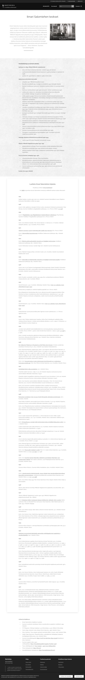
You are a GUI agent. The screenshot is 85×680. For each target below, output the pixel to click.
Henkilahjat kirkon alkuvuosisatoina (28, 369)
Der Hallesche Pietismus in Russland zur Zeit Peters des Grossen (36, 345)
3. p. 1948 (62, 330)
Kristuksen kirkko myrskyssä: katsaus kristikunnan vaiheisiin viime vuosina (41, 500)
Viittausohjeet (61, 667)
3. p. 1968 (34, 477)
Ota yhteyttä (28, 664)
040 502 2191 (80, 1)
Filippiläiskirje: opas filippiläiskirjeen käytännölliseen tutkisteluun (39, 215)
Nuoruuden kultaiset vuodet (32, 450)
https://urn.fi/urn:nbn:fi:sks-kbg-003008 (47, 638)
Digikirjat (42, 664)
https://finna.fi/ (37, 648)
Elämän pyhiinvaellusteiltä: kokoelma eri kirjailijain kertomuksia (38, 241)
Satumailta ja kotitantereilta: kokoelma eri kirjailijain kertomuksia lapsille (41, 259)
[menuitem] (46, 6)
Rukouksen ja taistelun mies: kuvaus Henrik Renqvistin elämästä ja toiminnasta (39, 397)
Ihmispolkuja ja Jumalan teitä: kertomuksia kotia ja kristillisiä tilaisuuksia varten (42, 422)
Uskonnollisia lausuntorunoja (29, 233)
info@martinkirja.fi (71, 1)
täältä (23, 190)
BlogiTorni (60, 664)
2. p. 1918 (60, 209)
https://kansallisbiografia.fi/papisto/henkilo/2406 (43, 644)
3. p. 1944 (34, 451)
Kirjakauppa (42, 662)
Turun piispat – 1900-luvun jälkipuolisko (45, 646)
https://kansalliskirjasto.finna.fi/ (47, 650)
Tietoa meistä (28, 662)
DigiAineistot (60, 662)
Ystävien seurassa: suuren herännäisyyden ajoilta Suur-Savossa (35, 230)
